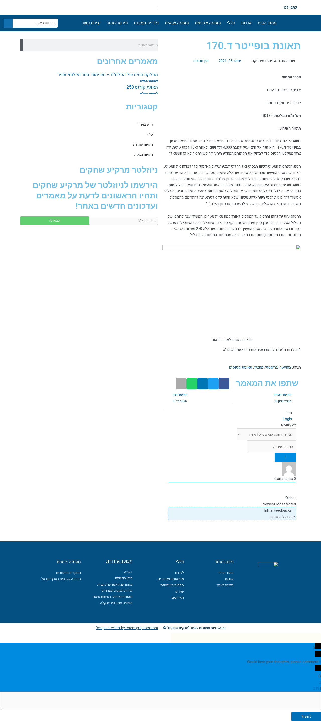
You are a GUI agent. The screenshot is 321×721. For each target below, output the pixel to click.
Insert (306, 716)
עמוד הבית (267, 23)
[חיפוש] (8, 23)
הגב (316, 688)
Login (288, 419)
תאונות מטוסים (240, 367)
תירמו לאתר (117, 23)
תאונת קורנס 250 (142, 87)
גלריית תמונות (146, 23)
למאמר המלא (149, 81)
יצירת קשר (91, 23)
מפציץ (258, 367)
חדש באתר (145, 124)
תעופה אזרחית (208, 23)
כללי (231, 23)
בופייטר (285, 367)
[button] (224, 383)
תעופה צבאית (177, 23)
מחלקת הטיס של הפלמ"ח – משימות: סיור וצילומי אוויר (108, 74)
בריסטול (271, 367)
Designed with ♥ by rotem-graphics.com (127, 628)
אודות (246, 23)
